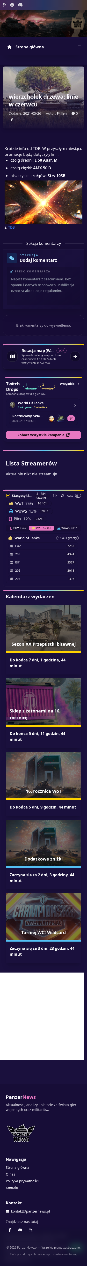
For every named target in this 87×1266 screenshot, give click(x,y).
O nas (10, 1174)
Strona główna (29, 47)
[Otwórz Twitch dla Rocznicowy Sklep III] (71, 418)
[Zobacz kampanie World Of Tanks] (75, 405)
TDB (11, 227)
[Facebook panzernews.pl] (12, 5)
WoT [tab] (43, 528)
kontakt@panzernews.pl (30, 1211)
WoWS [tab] (69, 528)
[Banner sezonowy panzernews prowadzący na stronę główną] (43, 23)
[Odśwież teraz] (62, 496)
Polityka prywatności (22, 1181)
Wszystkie (67, 384)
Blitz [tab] (19, 528)
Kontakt (12, 1187)
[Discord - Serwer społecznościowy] (20, 5)
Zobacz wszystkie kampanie (41, 435)
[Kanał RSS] (4, 5)
